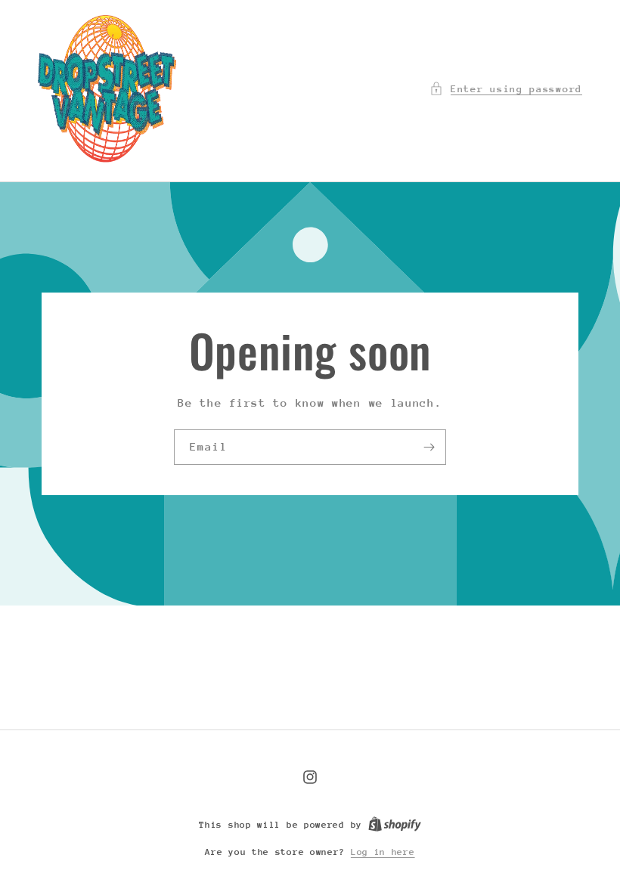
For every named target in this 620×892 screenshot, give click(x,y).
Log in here (383, 852)
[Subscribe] (428, 446)
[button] (505, 88)
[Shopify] (394, 824)
